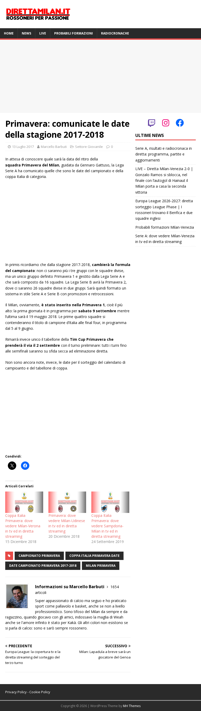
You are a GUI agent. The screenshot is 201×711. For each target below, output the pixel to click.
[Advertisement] (100, 76)
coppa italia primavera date (94, 555)
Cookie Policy (39, 692)
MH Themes (132, 706)
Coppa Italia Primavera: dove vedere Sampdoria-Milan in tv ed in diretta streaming (107, 526)
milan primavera (100, 565)
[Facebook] (180, 123)
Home (9, 33)
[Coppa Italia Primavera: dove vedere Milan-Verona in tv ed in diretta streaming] (24, 502)
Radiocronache (115, 33)
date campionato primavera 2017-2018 (42, 565)
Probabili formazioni (73, 33)
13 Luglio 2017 (23, 146)
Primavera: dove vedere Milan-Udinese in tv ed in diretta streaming (66, 523)
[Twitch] (151, 123)
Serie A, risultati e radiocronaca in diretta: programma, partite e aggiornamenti (163, 154)
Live (42, 33)
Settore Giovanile (89, 146)
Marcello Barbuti (54, 146)
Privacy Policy (16, 692)
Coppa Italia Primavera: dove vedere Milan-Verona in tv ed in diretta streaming (22, 526)
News (26, 33)
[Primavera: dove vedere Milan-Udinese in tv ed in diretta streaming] (67, 502)
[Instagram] (165, 123)
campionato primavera (39, 555)
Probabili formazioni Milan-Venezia (164, 227)
